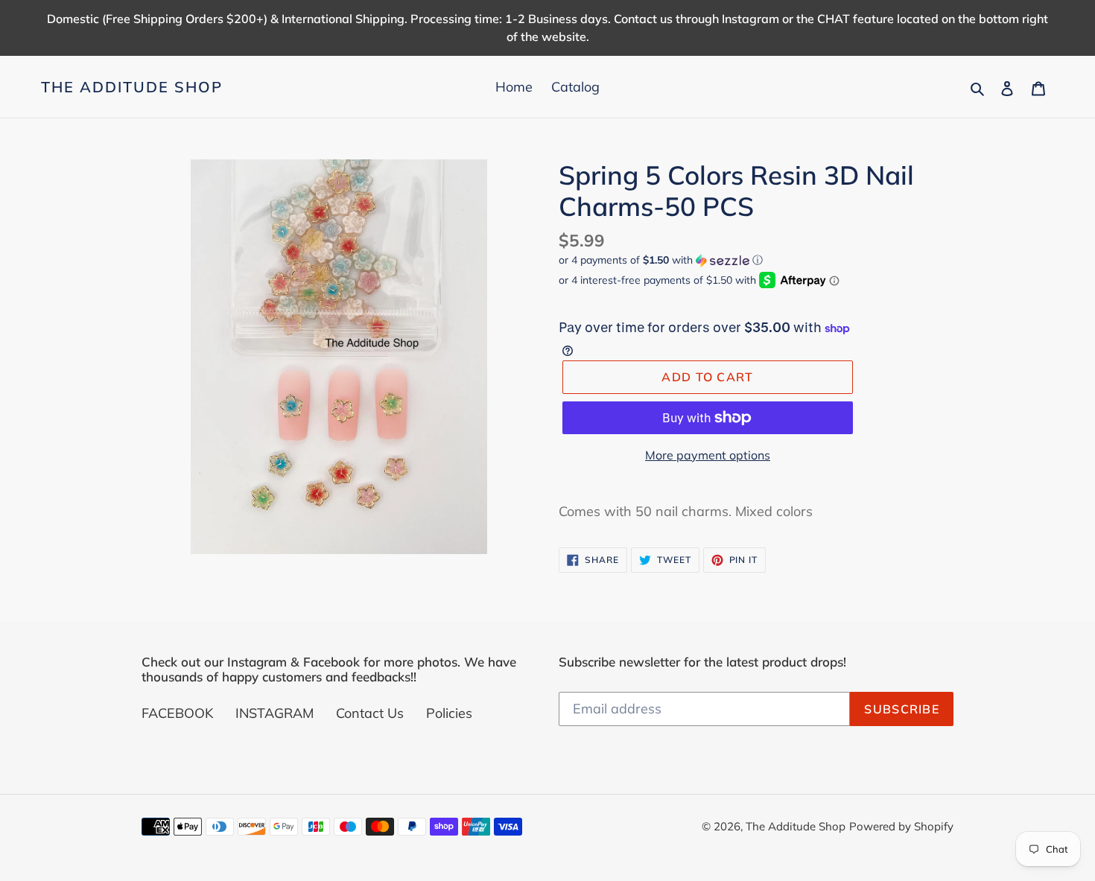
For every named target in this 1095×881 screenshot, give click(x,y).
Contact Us (370, 713)
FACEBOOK (177, 713)
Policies (449, 713)
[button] (661, 260)
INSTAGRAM (274, 713)
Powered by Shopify (901, 826)
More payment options (707, 455)
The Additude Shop (132, 87)
